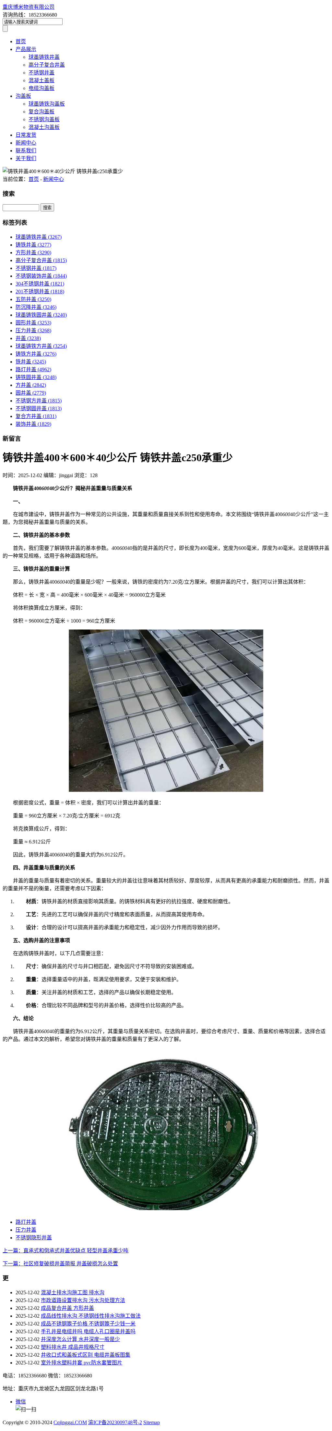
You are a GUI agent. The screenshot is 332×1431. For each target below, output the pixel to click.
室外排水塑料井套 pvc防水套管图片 (81, 1362)
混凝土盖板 (41, 80)
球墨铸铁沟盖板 (47, 104)
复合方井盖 (36, 416)
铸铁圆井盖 (36, 377)
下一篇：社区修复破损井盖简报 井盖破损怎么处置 (60, 1263)
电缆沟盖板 (41, 88)
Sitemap (151, 1422)
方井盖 (31, 385)
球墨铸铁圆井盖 (41, 315)
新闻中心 (26, 143)
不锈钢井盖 (41, 72)
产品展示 (26, 49)
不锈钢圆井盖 (39, 408)
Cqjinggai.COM (70, 1422)
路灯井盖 (33, 369)
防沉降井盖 (36, 307)
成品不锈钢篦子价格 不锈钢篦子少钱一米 (88, 1323)
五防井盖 (33, 299)
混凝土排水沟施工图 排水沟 (72, 1292)
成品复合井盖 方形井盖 (67, 1308)
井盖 (28, 338)
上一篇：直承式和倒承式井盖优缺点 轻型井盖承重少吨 (65, 1250)
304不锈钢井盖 (40, 283)
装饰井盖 (33, 424)
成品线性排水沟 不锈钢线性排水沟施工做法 (91, 1316)
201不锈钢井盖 (40, 291)
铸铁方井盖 (36, 354)
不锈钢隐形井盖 (34, 1237)
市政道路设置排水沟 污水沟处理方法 (83, 1300)
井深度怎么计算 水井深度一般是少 (80, 1339)
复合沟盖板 (41, 111)
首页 (21, 41)
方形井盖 (33, 252)
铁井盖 (31, 361)
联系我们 (26, 150)
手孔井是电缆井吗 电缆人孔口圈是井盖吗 (88, 1331)
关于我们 (26, 158)
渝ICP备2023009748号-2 (115, 1422)
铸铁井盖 (33, 244)
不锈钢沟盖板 (44, 119)
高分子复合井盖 (47, 65)
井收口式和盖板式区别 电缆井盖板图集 (85, 1355)
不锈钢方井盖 (39, 400)
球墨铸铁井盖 (44, 57)
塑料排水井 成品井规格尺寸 (72, 1347)
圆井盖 (31, 393)
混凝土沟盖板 (44, 127)
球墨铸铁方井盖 (41, 346)
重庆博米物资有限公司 (28, 7)
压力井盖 (33, 330)
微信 (21, 1401)
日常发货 (26, 135)
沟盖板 (23, 96)
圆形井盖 (33, 322)
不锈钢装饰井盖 (41, 276)
